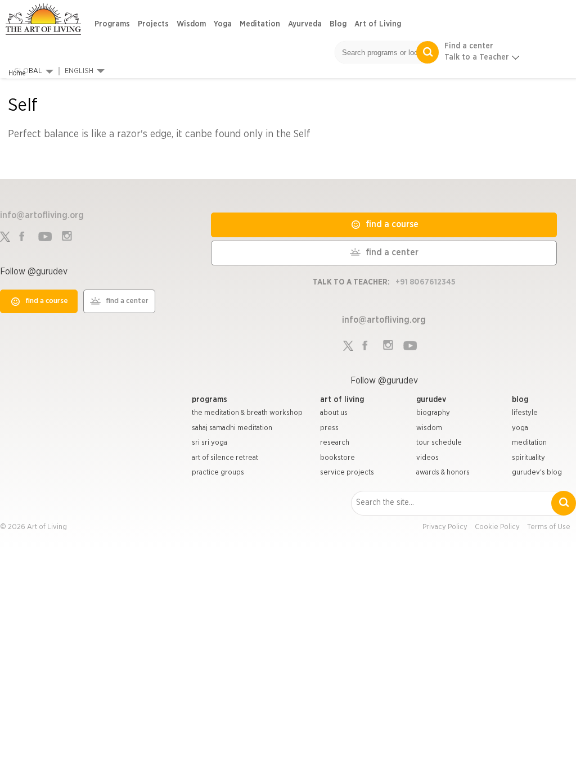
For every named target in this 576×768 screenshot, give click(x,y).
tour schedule (439, 442)
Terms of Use (548, 527)
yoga (520, 428)
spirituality (528, 458)
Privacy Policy (444, 527)
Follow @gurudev (34, 271)
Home (16, 73)
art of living (342, 400)
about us (334, 413)
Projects (153, 24)
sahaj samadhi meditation (232, 428)
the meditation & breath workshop (247, 413)
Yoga (223, 24)
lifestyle (525, 413)
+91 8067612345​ (425, 282)
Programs (112, 24)
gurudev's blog (537, 472)
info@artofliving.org (42, 215)
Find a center (468, 46)
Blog (338, 24)
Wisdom (191, 24)
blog (520, 400)
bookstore (337, 458)
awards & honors (443, 472)
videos (427, 458)
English (79, 71)
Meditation (260, 24)
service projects (347, 472)
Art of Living (377, 24)
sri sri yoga (209, 442)
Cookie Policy (497, 527)
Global (28, 71)
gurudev (431, 400)
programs (209, 400)
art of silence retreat (225, 458)
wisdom (429, 428)
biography (433, 413)
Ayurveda (305, 24)
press (329, 428)
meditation (529, 442)
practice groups (218, 472)
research (334, 442)
